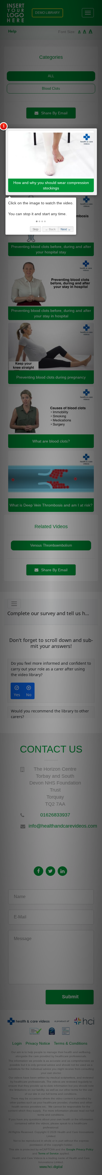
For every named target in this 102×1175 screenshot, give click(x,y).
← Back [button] (50, 229)
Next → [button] (66, 229)
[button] (37, 221)
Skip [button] (35, 229)
